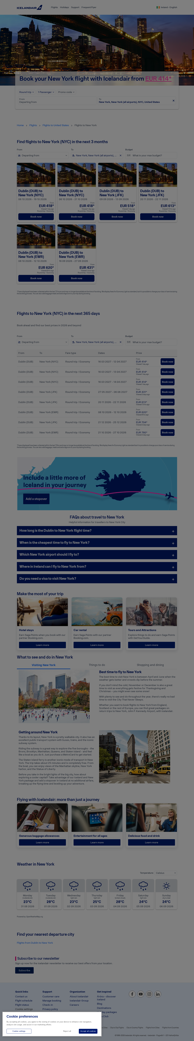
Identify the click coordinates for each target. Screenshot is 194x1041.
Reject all (67, 1031)
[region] (52, 1024)
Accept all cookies (88, 1031)
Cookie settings (19, 1031)
